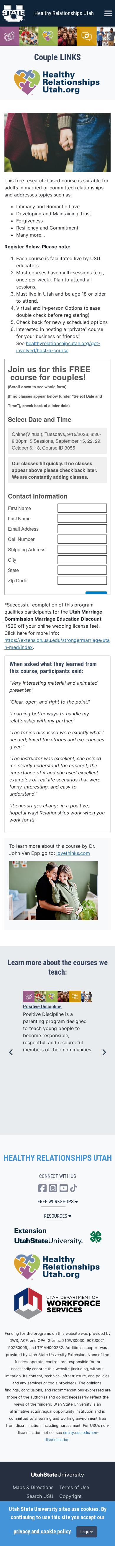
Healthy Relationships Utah (64, 13)
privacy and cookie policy (42, 1531)
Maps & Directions (33, 1487)
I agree (86, 1531)
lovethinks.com (73, 853)
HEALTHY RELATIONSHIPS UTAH (58, 1158)
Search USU (40, 1496)
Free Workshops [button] (55, 1201)
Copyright (70, 1496)
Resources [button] (55, 1216)
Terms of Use (74, 1487)
